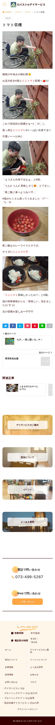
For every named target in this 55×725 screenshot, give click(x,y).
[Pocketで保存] (27, 326)
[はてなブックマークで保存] (20, 326)
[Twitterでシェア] (5, 326)
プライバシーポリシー (27, 709)
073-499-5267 (29, 577)
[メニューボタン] (4, 4)
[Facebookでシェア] (13, 326)
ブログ (8, 18)
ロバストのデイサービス (31, 721)
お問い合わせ (27, 601)
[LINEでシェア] (42, 326)
